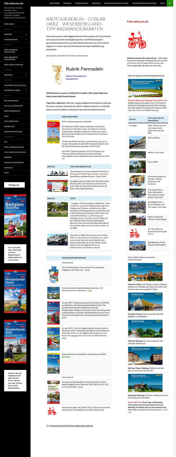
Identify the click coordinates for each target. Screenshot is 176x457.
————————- (9, 137)
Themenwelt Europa (12, 90)
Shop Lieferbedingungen (14, 147)
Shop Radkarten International (144, 3)
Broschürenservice (12, 111)
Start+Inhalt (55, 3)
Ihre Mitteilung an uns (13, 131)
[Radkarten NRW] (53, 363)
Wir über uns (9, 126)
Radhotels (96, 3)
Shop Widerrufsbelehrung (15, 152)
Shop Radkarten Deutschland (116, 3)
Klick (87, 270)
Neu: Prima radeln (11, 101)
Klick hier (66, 356)
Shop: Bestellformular (13, 65)
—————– (7, 29)
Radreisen (67, 3)
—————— (8, 70)
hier (100, 141)
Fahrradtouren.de (13, 3)
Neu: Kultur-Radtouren (13, 106)
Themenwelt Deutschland (14, 85)
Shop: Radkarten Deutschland (11, 51)
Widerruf (8, 157)
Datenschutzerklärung (14, 162)
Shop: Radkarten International (11, 58)
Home (162, 3)
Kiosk (6, 116)
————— (7, 95)
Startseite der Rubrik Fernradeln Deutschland (71, 425)
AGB (5, 142)
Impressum (8, 168)
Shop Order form (11, 121)
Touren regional (82, 3)
